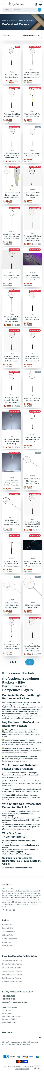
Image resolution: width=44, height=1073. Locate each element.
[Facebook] (3, 910)
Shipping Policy (8, 935)
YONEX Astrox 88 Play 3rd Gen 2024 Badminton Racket (11, 308)
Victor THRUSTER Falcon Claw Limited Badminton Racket (11, 594)
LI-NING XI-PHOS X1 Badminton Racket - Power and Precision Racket (11, 553)
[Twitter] (7, 910)
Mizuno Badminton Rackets (12, 974)
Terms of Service (8, 932)
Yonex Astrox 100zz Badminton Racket (11, 64)
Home (4, 20)
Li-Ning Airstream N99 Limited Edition (32, 594)
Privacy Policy (7, 928)
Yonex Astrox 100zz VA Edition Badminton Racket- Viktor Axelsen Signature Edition (11, 184)
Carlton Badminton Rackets (12, 982)
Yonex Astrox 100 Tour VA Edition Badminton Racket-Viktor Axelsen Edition (32, 636)
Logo (16, 4)
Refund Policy (7, 924)
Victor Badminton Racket (11, 967)
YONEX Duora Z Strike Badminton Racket (32, 144)
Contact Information (9, 939)
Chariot (40, 4)
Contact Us (6, 942)
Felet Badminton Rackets (11, 978)
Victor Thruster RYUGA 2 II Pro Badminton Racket (11, 267)
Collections (13, 20)
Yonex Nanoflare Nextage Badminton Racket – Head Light (11, 470)
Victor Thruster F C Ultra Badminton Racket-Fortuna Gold (11, 512)
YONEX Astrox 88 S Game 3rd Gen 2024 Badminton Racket (11, 389)
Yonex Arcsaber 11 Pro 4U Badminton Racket (11, 104)
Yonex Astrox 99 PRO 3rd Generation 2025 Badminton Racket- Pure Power (11, 348)
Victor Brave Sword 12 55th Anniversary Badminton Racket (32, 470)
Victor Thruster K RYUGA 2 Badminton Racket (32, 267)
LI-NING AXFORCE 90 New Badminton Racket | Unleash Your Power (32, 553)
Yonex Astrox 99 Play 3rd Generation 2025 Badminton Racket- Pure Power (32, 512)
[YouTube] (14, 910)
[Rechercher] (39, 10)
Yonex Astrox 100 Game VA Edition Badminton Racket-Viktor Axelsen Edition (32, 226)
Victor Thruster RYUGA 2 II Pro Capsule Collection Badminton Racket (11, 636)
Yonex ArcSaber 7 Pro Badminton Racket (32, 104)
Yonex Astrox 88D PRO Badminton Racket (32, 389)
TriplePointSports (16, 1066)
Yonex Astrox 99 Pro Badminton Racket (32, 308)
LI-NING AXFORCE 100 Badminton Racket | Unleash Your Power (11, 226)
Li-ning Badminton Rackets (12, 964)
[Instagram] (10, 910)
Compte (36, 4)
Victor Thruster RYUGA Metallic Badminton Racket (32, 184)
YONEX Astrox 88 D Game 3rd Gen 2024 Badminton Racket (11, 144)
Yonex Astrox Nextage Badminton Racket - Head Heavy (11, 429)
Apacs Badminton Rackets (12, 971)
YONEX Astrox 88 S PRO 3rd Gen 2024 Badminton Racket (32, 348)
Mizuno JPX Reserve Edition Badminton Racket (32, 429)
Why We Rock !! (8, 946)
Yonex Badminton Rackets (12, 960)
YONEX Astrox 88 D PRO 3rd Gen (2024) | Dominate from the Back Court (32, 64)
